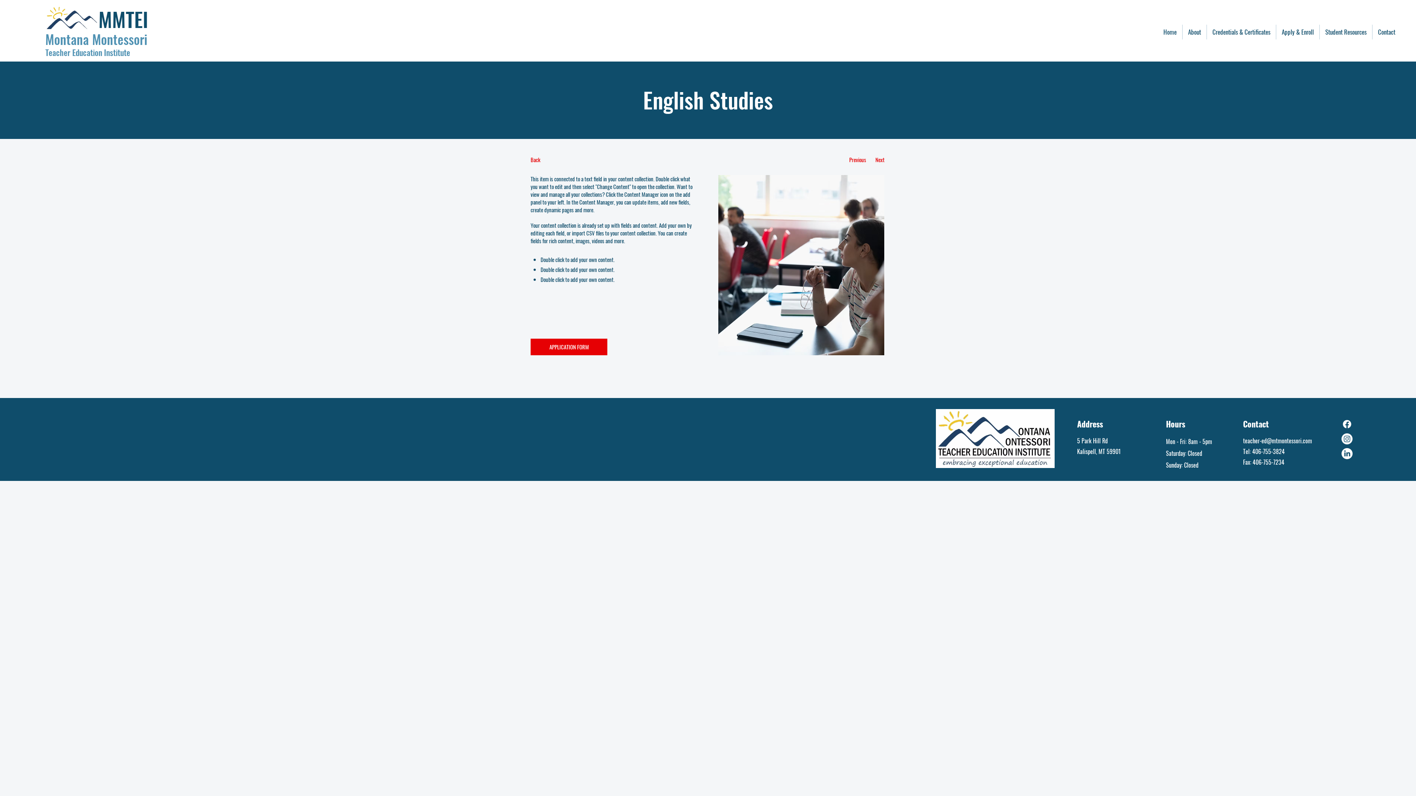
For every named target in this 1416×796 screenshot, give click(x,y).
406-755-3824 (1268, 451)
